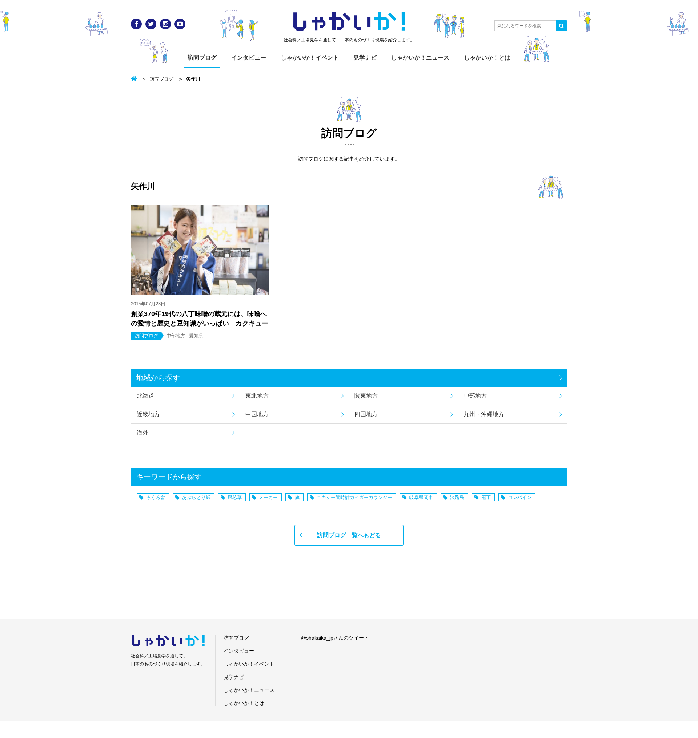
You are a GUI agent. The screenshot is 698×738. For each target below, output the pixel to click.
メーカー (268, 497)
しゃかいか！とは (487, 57)
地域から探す (158, 378)
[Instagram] (165, 24)
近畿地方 (148, 414)
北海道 (145, 396)
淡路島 (457, 497)
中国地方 (257, 414)
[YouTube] (179, 24)
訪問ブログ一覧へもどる (349, 535)
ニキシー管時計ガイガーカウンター (354, 497)
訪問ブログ (202, 57)
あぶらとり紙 (196, 497)
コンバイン (519, 497)
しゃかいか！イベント (310, 57)
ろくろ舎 (155, 497)
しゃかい (349, 22)
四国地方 (366, 414)
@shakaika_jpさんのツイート (335, 638)
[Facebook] (136, 24)
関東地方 (366, 396)
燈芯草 (235, 497)
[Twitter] (150, 24)
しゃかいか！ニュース (420, 57)
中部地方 (475, 396)
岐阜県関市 (421, 497)
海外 (142, 433)
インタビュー (248, 57)
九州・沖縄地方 (484, 414)
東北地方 (257, 396)
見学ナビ (365, 57)
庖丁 (486, 497)
